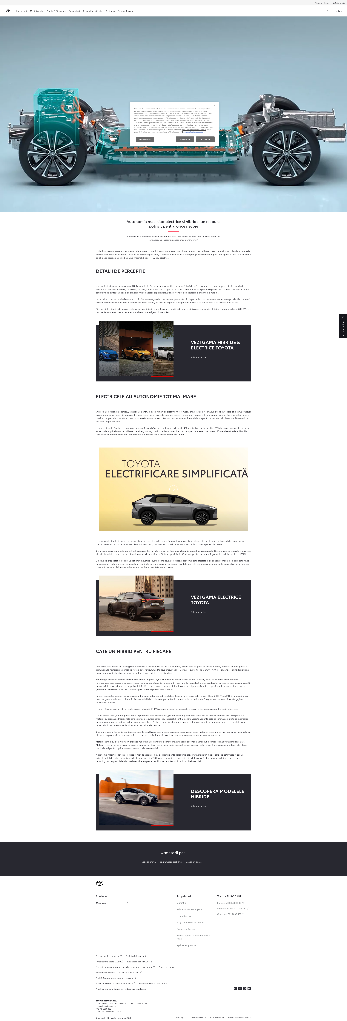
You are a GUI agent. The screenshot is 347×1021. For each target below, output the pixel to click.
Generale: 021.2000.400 (231, 913)
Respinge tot (185, 139)
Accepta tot (205, 139)
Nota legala (181, 1017)
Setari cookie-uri (217, 1017)
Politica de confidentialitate (239, 1017)
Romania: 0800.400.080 (230, 902)
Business (110, 10)
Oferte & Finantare (56, 10)
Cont (340, 11)
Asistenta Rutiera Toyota (189, 909)
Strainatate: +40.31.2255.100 (233, 908)
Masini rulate (36, 10)
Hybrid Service (184, 915)
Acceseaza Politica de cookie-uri (194, 132)
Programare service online (190, 922)
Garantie (181, 902)
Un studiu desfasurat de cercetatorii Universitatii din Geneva (127, 285)
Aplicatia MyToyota (186, 945)
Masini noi (21, 10)
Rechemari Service (186, 928)
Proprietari (74, 10)
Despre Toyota (125, 10)
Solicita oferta (339, 2)
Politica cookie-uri (198, 1017)
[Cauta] (328, 10)
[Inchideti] (215, 105)
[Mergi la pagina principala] (8, 11)
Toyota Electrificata (92, 10)
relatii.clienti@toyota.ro (106, 1006)
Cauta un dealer (322, 2)
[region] (174, 124)
